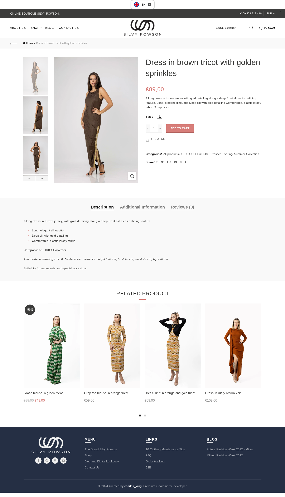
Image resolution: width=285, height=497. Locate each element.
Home (29, 43)
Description (102, 207)
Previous (29, 178)
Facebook (38, 460)
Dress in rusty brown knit (223, 393)
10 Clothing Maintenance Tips (165, 449)
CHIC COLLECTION (194, 154)
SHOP (35, 27)
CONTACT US (69, 27)
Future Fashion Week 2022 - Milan (230, 449)
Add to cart (179, 128)
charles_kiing (133, 486)
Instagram (55, 460)
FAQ (148, 455)
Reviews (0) (182, 207)
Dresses (216, 154)
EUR (269, 13)
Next (42, 178)
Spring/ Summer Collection (241, 154)
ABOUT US (18, 27)
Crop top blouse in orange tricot (106, 393)
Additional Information (142, 207)
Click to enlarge (132, 176)
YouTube (63, 460)
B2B (148, 467)
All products (171, 154)
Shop (88, 455)
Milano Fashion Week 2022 (225, 455)
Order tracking (155, 461)
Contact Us (92, 467)
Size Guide (157, 139)
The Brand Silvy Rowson (101, 449)
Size (148, 116)
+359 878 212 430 (251, 13)
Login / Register (225, 27)
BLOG (49, 27)
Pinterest (47, 460)
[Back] (13, 43)
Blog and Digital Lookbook (102, 461)
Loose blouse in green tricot (43, 393)
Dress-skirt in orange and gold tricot (170, 393)
